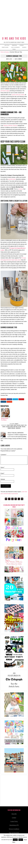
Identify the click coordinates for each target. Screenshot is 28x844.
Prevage (23, 426)
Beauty (16, 423)
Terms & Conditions (14, 829)
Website (3, 479)
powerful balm (12, 179)
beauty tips (24, 425)
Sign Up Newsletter (14, 832)
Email (2, 473)
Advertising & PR (14, 825)
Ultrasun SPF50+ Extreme (10, 125)
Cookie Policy (14, 821)
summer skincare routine (17, 94)
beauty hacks (10, 425)
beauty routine (17, 425)
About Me (14, 814)
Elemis (3, 426)
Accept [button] (15, 839)
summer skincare (11, 428)
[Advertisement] (14, 20)
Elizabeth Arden (9, 426)
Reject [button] (20, 839)
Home (2, 52)
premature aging (5, 90)
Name (3, 467)
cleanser (21, 189)
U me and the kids (14, 38)
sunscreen (18, 428)
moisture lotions (17, 426)
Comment (3, 454)
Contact (14, 817)
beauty (7, 52)
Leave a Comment (18, 59)
